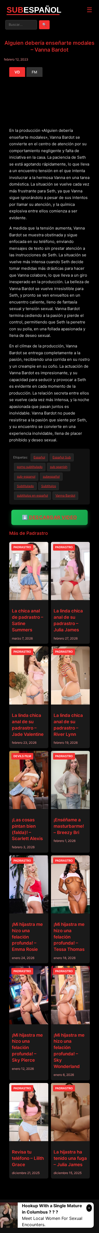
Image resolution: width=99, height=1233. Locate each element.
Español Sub (62, 457)
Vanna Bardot (65, 495)
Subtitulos (48, 486)
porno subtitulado (30, 467)
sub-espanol (26, 476)
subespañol (51, 476)
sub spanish (58, 467)
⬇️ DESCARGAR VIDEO (49, 517)
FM (34, 72)
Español (39, 457)
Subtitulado (25, 486)
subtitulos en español (32, 495)
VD (17, 72)
